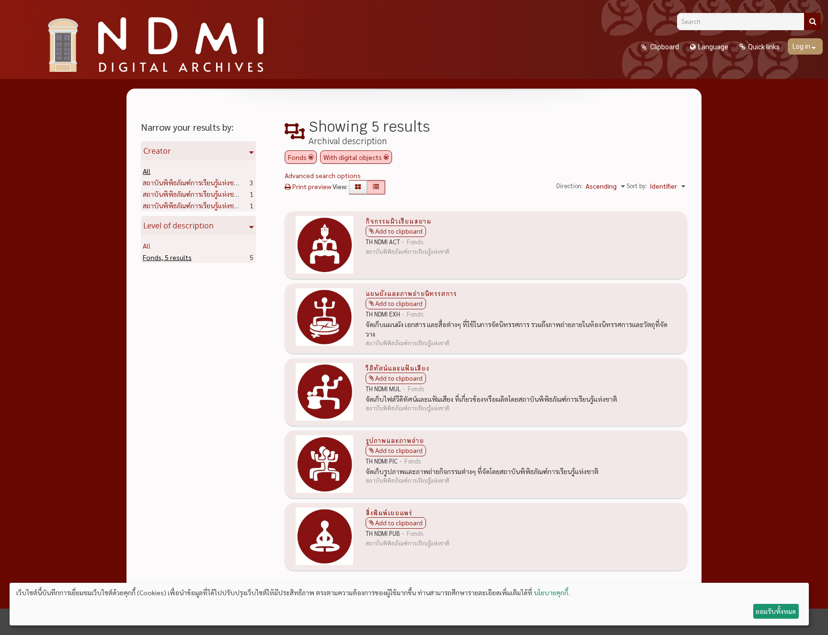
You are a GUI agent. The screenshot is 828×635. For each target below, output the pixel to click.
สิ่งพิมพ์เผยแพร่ (389, 512)
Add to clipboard (399, 231)
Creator (157, 151)
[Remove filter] (311, 157)
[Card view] (358, 187)
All (146, 171)
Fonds (167, 257)
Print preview (311, 186)
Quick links (764, 47)
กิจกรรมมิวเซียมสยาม (398, 221)
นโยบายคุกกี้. (552, 592)
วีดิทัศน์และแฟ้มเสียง (397, 368)
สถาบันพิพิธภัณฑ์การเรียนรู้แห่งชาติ (207, 182)
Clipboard (664, 47)
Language (713, 47)
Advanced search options (323, 175)
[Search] (812, 21)
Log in (802, 46)
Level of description (178, 225)
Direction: (569, 185)
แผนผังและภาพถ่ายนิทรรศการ (411, 293)
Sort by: (637, 185)
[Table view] (376, 187)
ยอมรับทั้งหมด (776, 611)
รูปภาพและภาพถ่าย (395, 440)
